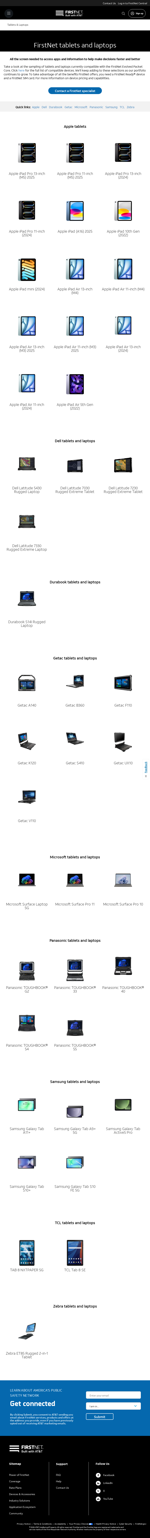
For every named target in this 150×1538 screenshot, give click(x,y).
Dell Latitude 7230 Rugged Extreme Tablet (123, 489)
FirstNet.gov (140, 1524)
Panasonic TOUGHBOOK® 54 (27, 1047)
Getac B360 (74, 705)
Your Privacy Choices (79, 1524)
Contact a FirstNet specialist (75, 91)
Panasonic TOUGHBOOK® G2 (27, 989)
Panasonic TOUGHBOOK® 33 (75, 989)
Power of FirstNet (19, 1475)
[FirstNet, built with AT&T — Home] (69, 14)
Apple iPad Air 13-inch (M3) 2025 (26, 348)
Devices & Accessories (22, 1494)
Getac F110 (123, 705)
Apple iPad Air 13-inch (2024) (123, 348)
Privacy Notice (24, 1524)
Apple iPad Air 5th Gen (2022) (75, 406)
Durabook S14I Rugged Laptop (27, 623)
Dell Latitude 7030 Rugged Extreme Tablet (74, 489)
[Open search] (123, 13)
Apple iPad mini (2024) (27, 289)
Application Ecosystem (22, 1507)
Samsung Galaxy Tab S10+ (27, 1188)
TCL (122, 107)
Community (16, 1513)
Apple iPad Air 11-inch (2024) (27, 406)
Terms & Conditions (42, 1524)
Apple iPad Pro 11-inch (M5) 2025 (75, 175)
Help (58, 1481)
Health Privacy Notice (106, 1524)
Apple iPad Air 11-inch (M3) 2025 (75, 348)
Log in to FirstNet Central (132, 3)
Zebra (130, 107)
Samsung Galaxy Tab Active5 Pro (123, 1130)
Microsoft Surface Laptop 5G (27, 906)
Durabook (55, 107)
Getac (68, 107)
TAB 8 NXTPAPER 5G (27, 1270)
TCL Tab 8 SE (75, 1270)
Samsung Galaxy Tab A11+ (27, 1130)
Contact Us (109, 3)
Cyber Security (125, 1524)
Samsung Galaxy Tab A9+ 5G (75, 1130)
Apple (36, 107)
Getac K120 (27, 763)
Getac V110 (27, 820)
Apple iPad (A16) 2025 (75, 231)
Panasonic (96, 107)
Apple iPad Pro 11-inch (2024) (27, 233)
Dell (44, 107)
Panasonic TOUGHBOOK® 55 (75, 1047)
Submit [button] (99, 1417)
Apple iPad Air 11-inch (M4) (123, 289)
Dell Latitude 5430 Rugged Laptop (27, 489)
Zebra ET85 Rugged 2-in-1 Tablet (27, 1355)
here (21, 70)
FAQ (58, 1475)
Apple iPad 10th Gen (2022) (123, 233)
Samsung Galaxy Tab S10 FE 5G (75, 1188)
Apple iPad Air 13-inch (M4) (74, 290)
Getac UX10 (123, 763)
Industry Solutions (19, 1500)
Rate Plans (15, 1487)
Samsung (111, 107)
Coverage (14, 1481)
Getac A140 (27, 705)
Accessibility (60, 1524)
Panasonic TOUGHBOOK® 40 (123, 989)
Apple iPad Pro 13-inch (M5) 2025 (27, 175)
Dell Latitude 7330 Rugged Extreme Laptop (27, 547)
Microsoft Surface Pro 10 (123, 904)
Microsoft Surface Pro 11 (75, 904)
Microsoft (81, 107)
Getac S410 (75, 763)
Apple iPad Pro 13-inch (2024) (123, 175)
